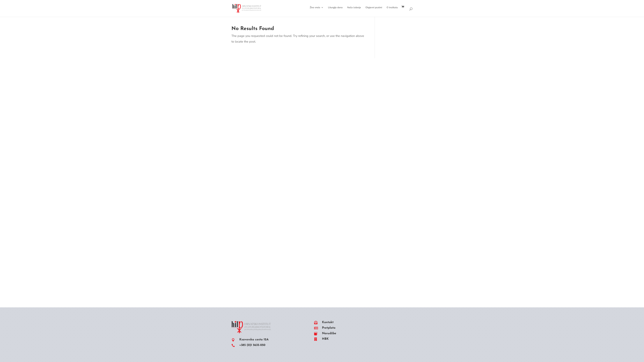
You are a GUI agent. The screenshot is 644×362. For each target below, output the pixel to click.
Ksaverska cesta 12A (254, 339)
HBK (325, 339)
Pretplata (328, 327)
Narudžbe (329, 333)
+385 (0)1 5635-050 (252, 345)
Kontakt (328, 322)
